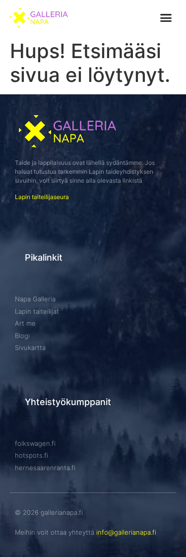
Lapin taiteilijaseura (42, 197)
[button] (165, 17)
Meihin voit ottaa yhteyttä (85, 532)
